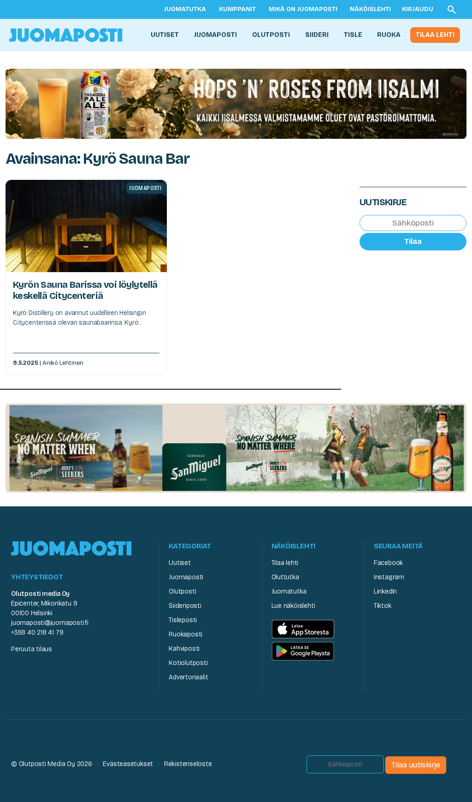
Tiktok (382, 606)
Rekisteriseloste (188, 764)
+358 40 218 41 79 (37, 632)
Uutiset (165, 35)
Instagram (389, 577)
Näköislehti (370, 9)
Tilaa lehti (435, 35)
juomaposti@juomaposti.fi (49, 623)
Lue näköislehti (293, 606)
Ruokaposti (185, 634)
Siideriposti (185, 606)
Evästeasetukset (128, 764)
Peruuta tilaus (31, 649)
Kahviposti (184, 649)
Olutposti (271, 35)
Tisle (353, 35)
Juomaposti (215, 35)
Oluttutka (285, 577)
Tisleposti (183, 620)
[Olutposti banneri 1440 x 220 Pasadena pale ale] (236, 103)
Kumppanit (237, 9)
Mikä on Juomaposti (303, 9)
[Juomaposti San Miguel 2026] (236, 447)
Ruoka (389, 35)
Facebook (388, 563)
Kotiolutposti (188, 663)
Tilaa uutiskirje (415, 764)
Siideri (317, 35)
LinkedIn (385, 591)
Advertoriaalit (188, 677)
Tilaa (413, 241)
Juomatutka (185, 9)
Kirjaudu (417, 9)
